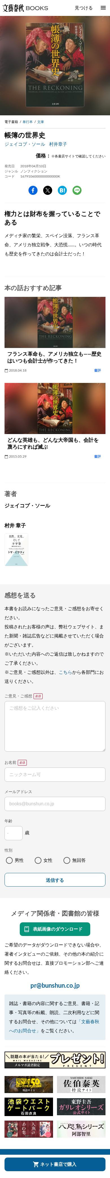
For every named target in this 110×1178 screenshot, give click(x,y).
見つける (84, 8)
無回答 (79, 860)
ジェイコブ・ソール (25, 144)
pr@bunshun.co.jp (55, 986)
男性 (19, 860)
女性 (47, 860)
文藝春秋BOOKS (25, 8)
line (77, 190)
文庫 (40, 122)
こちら (65, 672)
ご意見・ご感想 (18, 696)
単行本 (28, 122)
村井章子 (58, 144)
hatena (62, 190)
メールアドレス (18, 792)
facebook (33, 190)
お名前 (10, 763)
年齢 (8, 821)
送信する (55, 880)
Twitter (47, 190)
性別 (8, 850)
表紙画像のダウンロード (58, 929)
